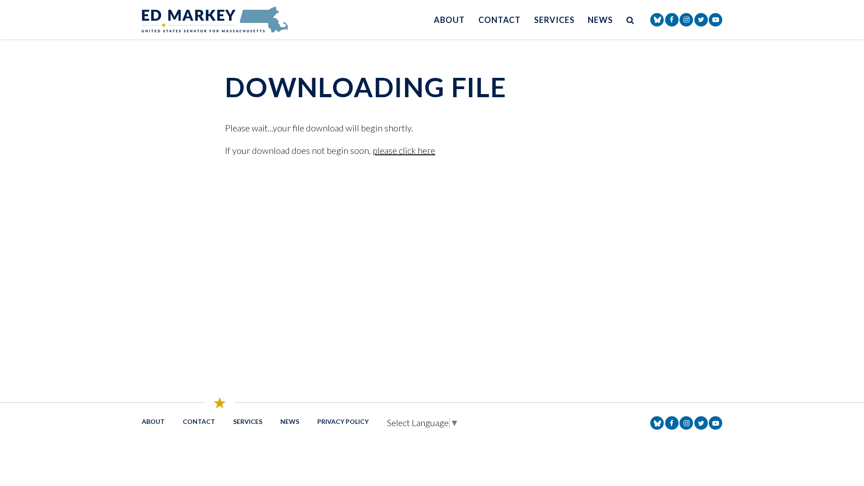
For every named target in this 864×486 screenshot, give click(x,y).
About (449, 20)
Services (554, 20)
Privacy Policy (343, 421)
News (600, 20)
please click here (404, 150)
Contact (499, 20)
